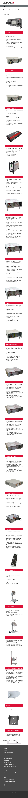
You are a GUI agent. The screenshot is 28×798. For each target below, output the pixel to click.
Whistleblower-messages (10, 766)
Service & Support (8, 758)
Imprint (5, 777)
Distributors (7, 760)
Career (5, 750)
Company (6, 748)
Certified (6, 770)
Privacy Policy (7, 783)
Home (4, 9)
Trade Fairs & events (8, 752)
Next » (18, 742)
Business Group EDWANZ (10, 754)
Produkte (9, 9)
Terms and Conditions (9, 779)
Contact (7, 785)
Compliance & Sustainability (10, 772)
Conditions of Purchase (9, 781)
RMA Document (7, 762)
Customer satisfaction (9, 764)
